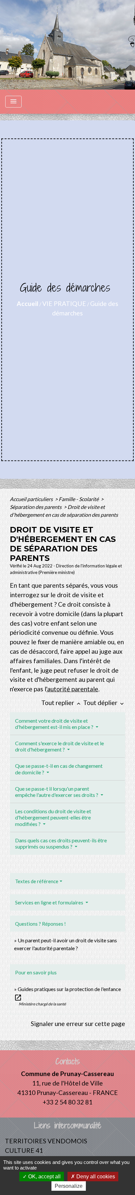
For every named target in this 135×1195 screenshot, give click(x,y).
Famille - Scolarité (79, 499)
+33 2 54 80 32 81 (67, 1102)
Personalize (69, 1186)
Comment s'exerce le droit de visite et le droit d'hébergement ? (59, 746)
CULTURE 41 (24, 1150)
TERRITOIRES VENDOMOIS (46, 1141)
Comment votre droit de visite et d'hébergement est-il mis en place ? (54, 723)
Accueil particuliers (32, 499)
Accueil (27, 303)
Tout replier (61, 702)
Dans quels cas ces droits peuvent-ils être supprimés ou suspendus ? (61, 843)
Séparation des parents (36, 507)
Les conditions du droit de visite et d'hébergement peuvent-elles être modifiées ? (53, 817)
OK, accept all (44, 1176)
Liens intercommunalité (67, 1125)
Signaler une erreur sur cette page (78, 1023)
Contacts (67, 1061)
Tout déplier (104, 702)
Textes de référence (36, 881)
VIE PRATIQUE (64, 303)
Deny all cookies (95, 1176)
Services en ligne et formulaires (49, 902)
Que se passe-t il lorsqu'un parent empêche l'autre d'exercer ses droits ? (57, 791)
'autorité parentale (72, 689)
